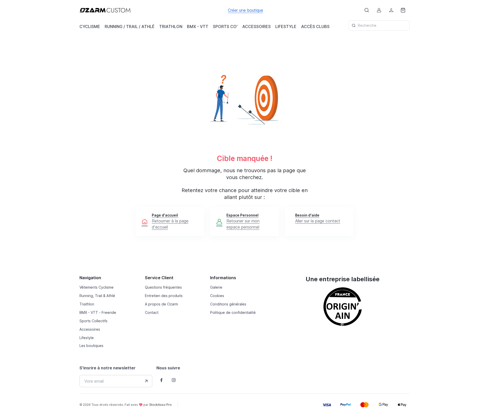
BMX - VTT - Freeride (97, 312)
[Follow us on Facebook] (161, 380)
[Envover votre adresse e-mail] (146, 381)
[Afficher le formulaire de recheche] (367, 10)
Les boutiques (91, 345)
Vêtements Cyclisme (96, 287)
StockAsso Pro (160, 405)
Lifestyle (86, 338)
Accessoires (89, 329)
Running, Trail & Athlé (97, 295)
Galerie (216, 287)
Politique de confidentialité (233, 312)
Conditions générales (228, 304)
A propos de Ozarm (161, 304)
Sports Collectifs (93, 321)
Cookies (217, 295)
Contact (151, 312)
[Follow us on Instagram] (174, 380)
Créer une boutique (245, 10)
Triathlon (86, 304)
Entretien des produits (164, 295)
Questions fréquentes (163, 287)
